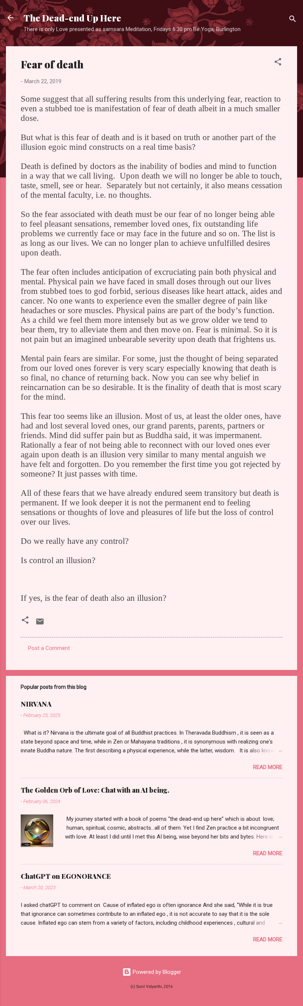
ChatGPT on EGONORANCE (66, 876)
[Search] (292, 20)
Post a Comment (49, 648)
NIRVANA (36, 704)
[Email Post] (39, 624)
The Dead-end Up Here (72, 18)
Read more (267, 767)
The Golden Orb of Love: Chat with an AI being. (95, 790)
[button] (277, 63)
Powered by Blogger (156, 972)
